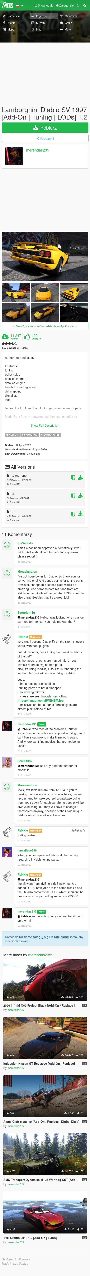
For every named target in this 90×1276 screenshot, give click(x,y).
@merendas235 (28, 617)
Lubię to (36, 338)
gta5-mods (25, 543)
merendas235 (37, 150)
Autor (41, 724)
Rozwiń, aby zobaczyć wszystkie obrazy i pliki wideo (45, 326)
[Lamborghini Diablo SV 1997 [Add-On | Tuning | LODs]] (45, 256)
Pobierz (48, 127)
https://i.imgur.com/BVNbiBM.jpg (41, 700)
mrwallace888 (27, 850)
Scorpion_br (26, 612)
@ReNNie (24, 729)
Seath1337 (25, 761)
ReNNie (23, 637)
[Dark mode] (78, 5)
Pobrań (14, 338)
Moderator (35, 637)
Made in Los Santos (15, 1263)
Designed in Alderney (16, 1259)
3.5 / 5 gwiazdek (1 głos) (15, 348)
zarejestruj (61, 937)
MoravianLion (27, 571)
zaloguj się (40, 937)
